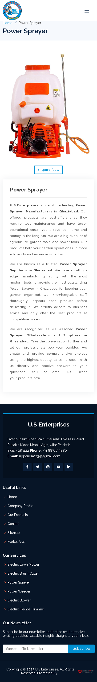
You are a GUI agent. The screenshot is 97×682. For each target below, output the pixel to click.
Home (7, 23)
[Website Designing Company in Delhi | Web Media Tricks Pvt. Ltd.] (86, 671)
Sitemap (14, 532)
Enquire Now (48, 169)
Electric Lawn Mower (23, 564)
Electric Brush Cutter (23, 573)
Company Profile (20, 505)
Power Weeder (19, 591)
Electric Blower (19, 600)
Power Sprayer (19, 582)
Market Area (16, 541)
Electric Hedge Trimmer (26, 609)
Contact (13, 523)
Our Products (18, 514)
